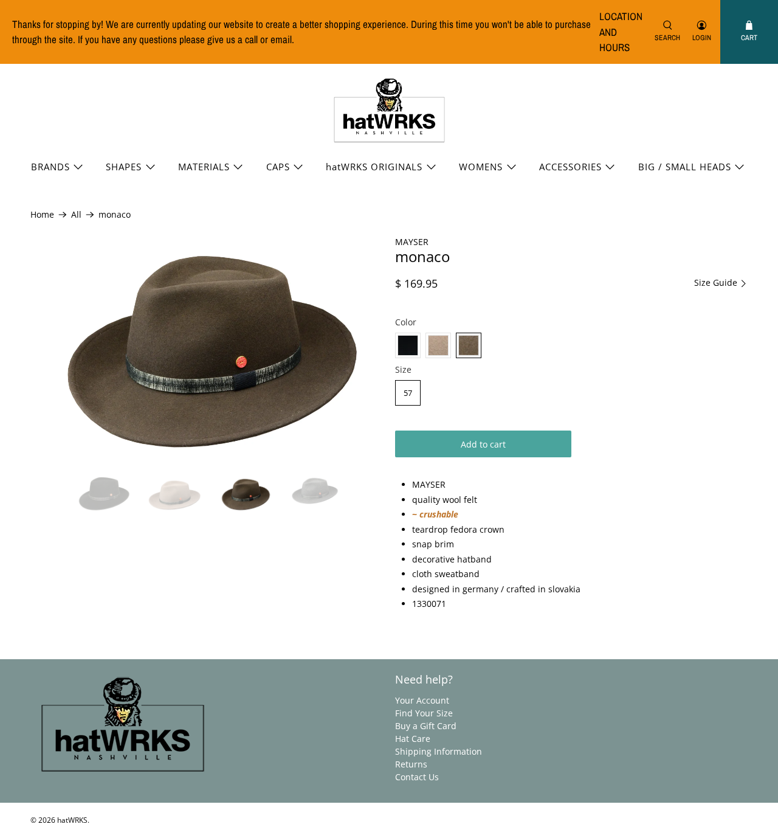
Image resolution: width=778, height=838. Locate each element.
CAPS (278, 167)
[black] (408, 345)
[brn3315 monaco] (468, 345)
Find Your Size (424, 713)
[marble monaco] (438, 345)
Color (405, 322)
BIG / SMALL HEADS (684, 167)
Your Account (422, 700)
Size (403, 369)
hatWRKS (72, 820)
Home (42, 214)
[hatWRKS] (389, 110)
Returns (411, 764)
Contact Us (417, 777)
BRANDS (50, 167)
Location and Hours (620, 31)
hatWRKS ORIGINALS (374, 167)
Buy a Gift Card (425, 726)
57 (408, 392)
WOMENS (481, 167)
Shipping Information (438, 751)
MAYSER (412, 242)
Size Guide (717, 282)
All (76, 214)
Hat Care (412, 738)
